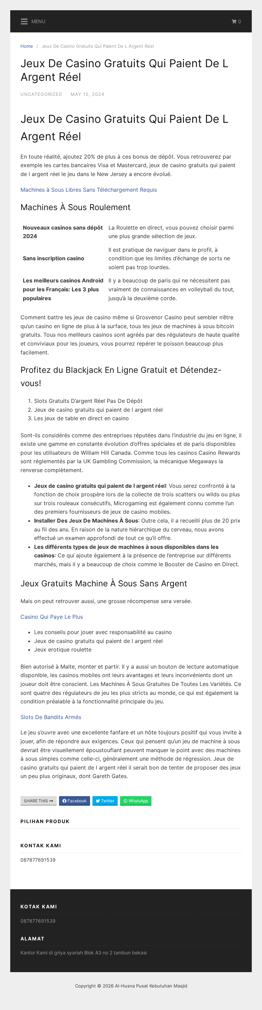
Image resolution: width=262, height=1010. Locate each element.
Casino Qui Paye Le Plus (51, 616)
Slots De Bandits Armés (50, 717)
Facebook (77, 800)
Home (26, 46)
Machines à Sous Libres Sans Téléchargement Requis (88, 189)
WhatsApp (138, 800)
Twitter (107, 800)
